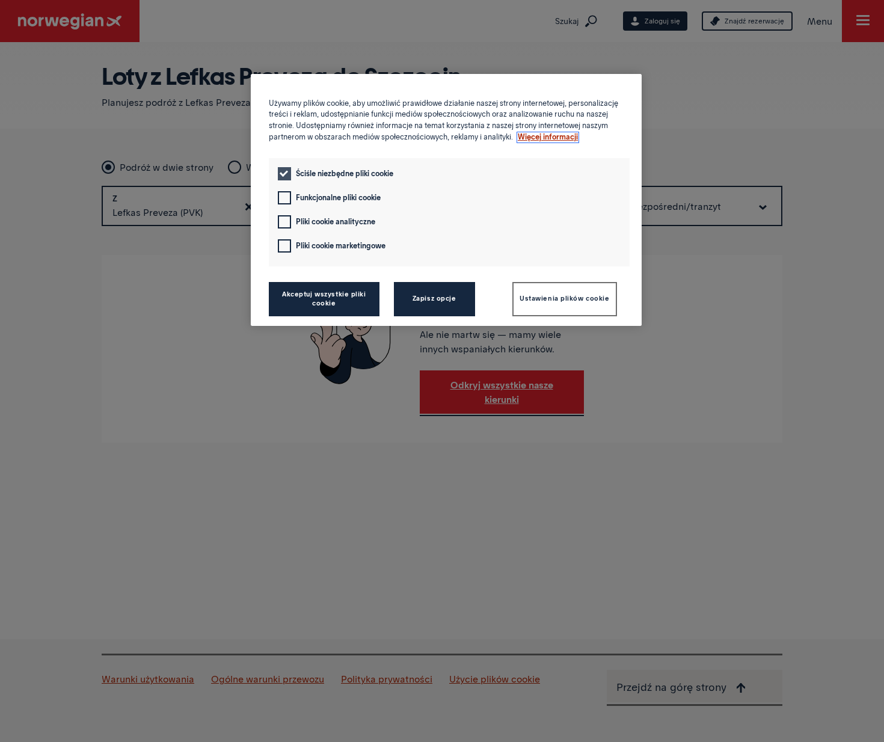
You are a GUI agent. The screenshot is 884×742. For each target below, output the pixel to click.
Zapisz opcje (434, 298)
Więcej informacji (548, 137)
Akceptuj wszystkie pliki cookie (324, 299)
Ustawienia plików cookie (565, 298)
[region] (446, 200)
